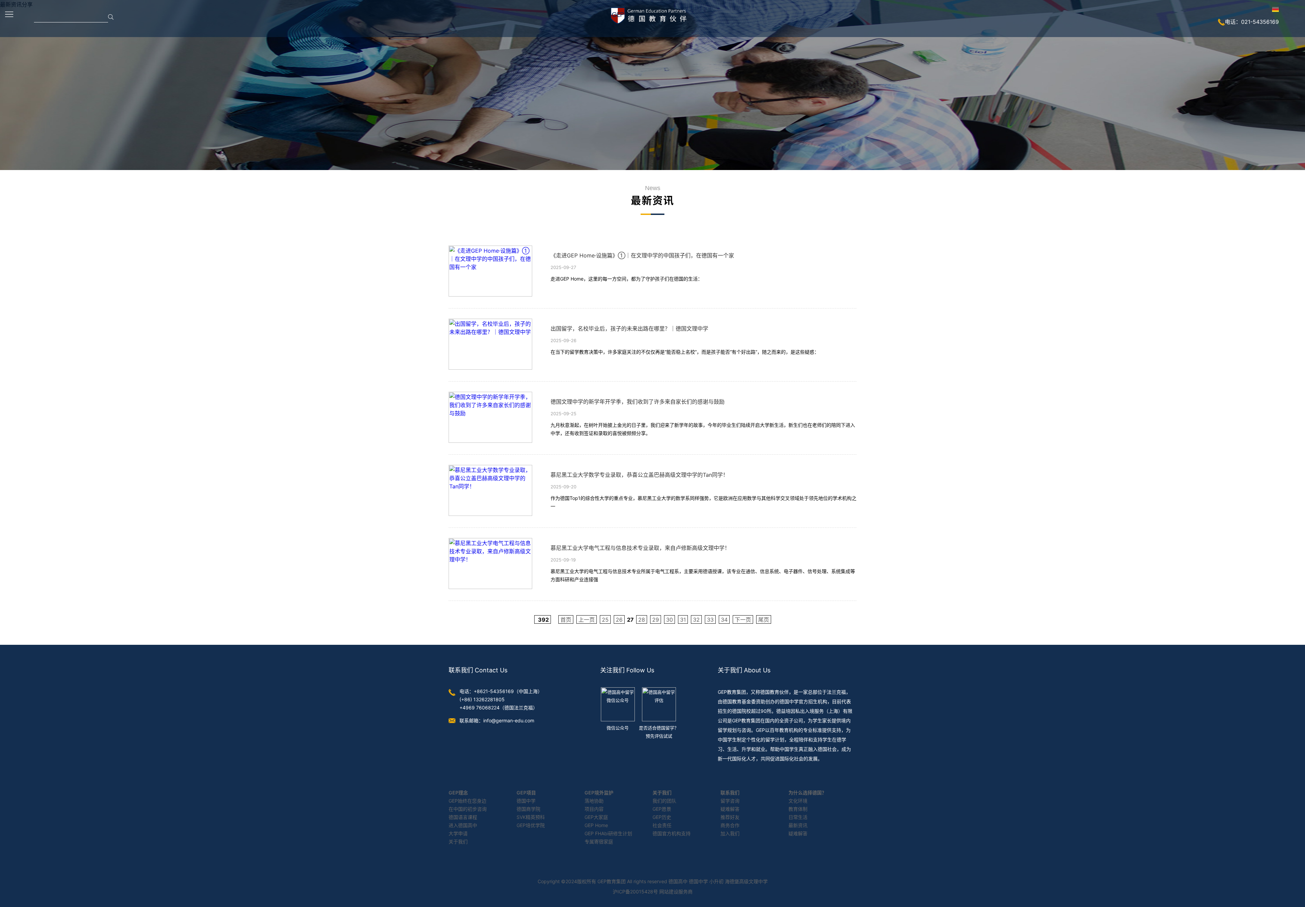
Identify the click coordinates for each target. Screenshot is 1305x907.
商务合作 (730, 825)
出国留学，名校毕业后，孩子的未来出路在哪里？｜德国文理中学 (629, 328)
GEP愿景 (661, 809)
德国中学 (526, 801)
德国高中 (678, 881)
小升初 (716, 881)
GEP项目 (526, 792)
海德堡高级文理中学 (746, 881)
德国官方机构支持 (671, 833)
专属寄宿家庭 (599, 841)
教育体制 (797, 809)
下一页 (743, 619)
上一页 (586, 619)
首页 (565, 619)
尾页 (763, 619)
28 (641, 619)
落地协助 (594, 801)
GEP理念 (458, 792)
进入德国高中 (463, 825)
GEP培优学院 (531, 825)
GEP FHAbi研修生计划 (608, 833)
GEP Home (596, 825)
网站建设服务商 (676, 891)
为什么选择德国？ (807, 792)
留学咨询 (730, 801)
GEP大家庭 (596, 817)
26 (619, 619)
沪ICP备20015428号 (635, 891)
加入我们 (730, 833)
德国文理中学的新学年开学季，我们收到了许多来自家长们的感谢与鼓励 (638, 401)
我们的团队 (664, 801)
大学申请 (458, 833)
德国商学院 (528, 809)
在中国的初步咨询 (468, 809)
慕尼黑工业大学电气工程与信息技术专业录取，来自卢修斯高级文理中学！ (640, 547)
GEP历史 (661, 817)
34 (724, 619)
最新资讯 (797, 825)
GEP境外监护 (599, 792)
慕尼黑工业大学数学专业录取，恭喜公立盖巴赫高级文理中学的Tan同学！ (639, 474)
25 (605, 619)
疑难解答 (730, 809)
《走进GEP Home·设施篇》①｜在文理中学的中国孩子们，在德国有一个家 (642, 255)
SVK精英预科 (531, 817)
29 (655, 619)
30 (669, 619)
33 (710, 619)
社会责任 (662, 825)
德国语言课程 (463, 817)
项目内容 (594, 809)
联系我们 (730, 792)
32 (696, 619)
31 (683, 619)
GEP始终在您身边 (467, 801)
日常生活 (797, 817)
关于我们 (458, 841)
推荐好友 (730, 817)
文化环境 (797, 801)
